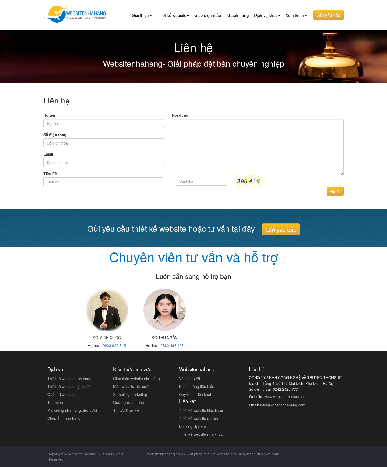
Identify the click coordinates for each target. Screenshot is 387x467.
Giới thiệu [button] (140, 15)
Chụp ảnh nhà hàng (64, 418)
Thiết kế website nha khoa (201, 434)
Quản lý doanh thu (128, 402)
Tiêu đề (50, 173)
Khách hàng (237, 15)
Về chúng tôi (189, 378)
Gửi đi (335, 191)
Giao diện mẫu (207, 15)
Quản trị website (61, 394)
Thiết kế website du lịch (198, 418)
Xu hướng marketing (130, 394)
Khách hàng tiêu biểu (196, 386)
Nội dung (180, 115)
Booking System (192, 426)
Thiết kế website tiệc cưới (68, 386)
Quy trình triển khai (195, 394)
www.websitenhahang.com (286, 396)
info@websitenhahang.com (282, 405)
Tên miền (55, 402)
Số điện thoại (55, 134)
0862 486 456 (172, 345)
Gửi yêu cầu (328, 15)
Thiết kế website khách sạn (201, 410)
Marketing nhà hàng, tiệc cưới (72, 410)
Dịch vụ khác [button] (266, 15)
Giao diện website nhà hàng (136, 378)
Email (48, 154)
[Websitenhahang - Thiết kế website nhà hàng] (76, 11)
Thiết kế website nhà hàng (69, 378)
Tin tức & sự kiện (127, 410)
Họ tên (49, 115)
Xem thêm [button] (295, 15)
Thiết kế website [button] (171, 15)
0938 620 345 (114, 345)
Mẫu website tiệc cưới (131, 386)
